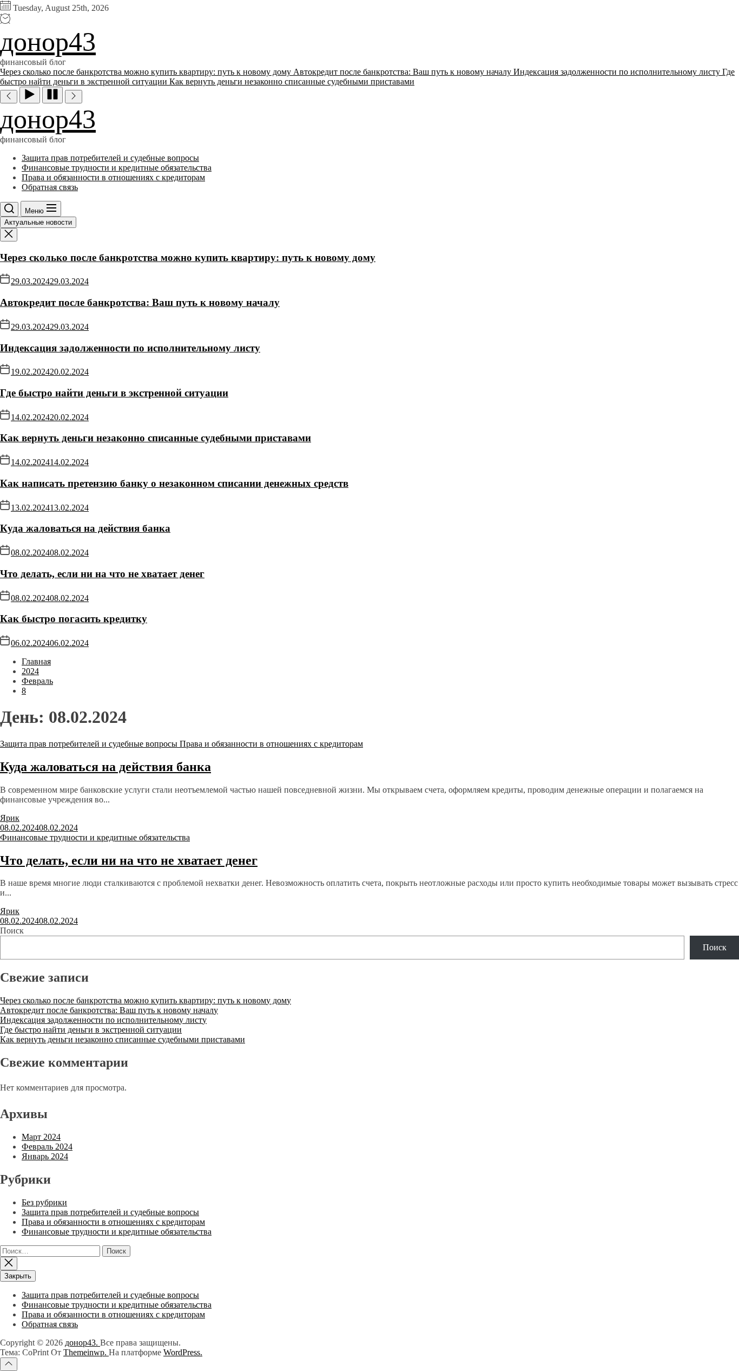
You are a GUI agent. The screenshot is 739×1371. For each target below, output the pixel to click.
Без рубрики (44, 1202)
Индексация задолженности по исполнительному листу (130, 348)
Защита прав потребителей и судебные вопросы (110, 157)
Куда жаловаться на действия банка (85, 528)
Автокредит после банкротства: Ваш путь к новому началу (140, 302)
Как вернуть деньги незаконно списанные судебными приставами (155, 437)
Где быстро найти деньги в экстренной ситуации (114, 393)
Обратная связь (50, 187)
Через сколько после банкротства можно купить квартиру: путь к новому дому (187, 257)
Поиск (12, 930)
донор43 (48, 42)
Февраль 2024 (47, 1146)
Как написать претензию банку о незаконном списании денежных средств (174, 483)
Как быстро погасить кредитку (73, 618)
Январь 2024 (45, 1156)
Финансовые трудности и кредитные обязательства (117, 167)
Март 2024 (41, 1136)
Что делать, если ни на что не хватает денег (102, 573)
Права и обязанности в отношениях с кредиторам (113, 177)
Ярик (9, 817)
